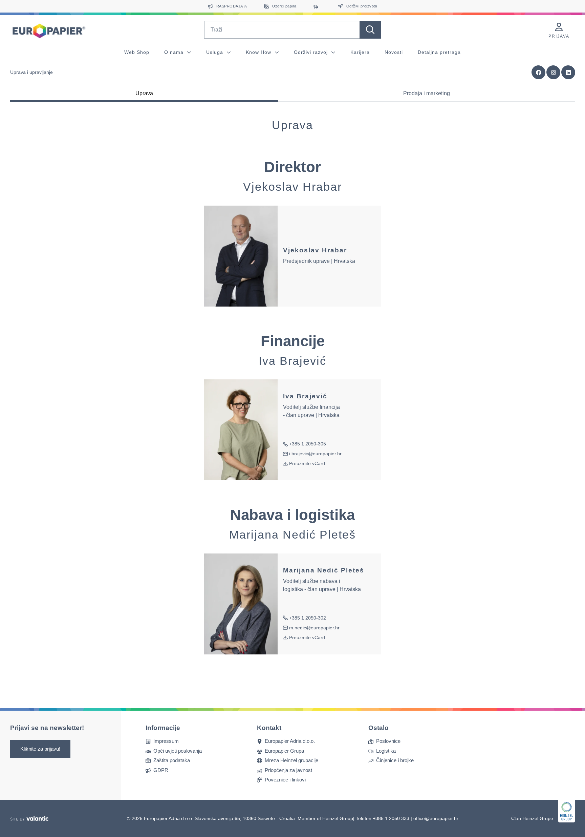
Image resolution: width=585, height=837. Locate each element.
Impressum (166, 741)
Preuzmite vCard (307, 463)
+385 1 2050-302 (304, 618)
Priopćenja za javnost (288, 770)
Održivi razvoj (311, 52)
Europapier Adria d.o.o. (290, 741)
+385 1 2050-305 (304, 444)
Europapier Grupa (284, 751)
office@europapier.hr (435, 818)
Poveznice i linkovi (285, 779)
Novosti (394, 52)
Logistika (386, 751)
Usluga (215, 52)
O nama (174, 52)
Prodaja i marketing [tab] (426, 93)
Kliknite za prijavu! (40, 749)
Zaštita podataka (171, 760)
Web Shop (136, 52)
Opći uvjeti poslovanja (177, 751)
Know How (259, 52)
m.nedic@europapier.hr (311, 628)
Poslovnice (388, 741)
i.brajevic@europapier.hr (312, 454)
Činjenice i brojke (395, 760)
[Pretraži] (370, 30)
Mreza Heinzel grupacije (291, 760)
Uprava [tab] (144, 93)
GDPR (160, 770)
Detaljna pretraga (439, 52)
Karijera (360, 52)
